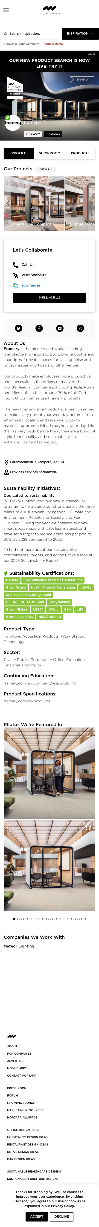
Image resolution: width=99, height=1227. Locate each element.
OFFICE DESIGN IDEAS (23, 1130)
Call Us (27, 265)
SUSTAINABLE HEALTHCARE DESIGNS (34, 1171)
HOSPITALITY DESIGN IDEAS (27, 1137)
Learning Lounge (21, 1103)
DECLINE (61, 1216)
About (12, 1046)
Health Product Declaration (53, 587)
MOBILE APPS (17, 1068)
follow (34, 134)
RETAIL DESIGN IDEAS (23, 1152)
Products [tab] (80, 153)
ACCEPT (36, 1216)
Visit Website (34, 275)
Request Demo (53, 43)
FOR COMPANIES (19, 1053)
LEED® (38, 609)
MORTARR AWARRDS (22, 1117)
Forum (12, 1095)
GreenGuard (16, 587)
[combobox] (80, 34)
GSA (67, 609)
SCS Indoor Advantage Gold (28, 595)
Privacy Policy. (63, 1206)
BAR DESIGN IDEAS (21, 1159)
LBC (80, 609)
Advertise (15, 1061)
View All (46, 169)
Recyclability (60, 602)
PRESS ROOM (16, 1088)
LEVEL (86, 587)
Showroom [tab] (49, 153)
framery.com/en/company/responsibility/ (40, 683)
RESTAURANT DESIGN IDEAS (27, 1144)
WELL (53, 609)
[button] (5, 10)
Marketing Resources (25, 1110)
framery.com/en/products (27, 701)
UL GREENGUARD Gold (25, 602)
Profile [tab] (19, 153)
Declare (12, 580)
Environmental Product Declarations (53, 580)
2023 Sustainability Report (34, 560)
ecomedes (31, 285)
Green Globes (17, 609)
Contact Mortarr (21, 1075)
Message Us (49, 297)
